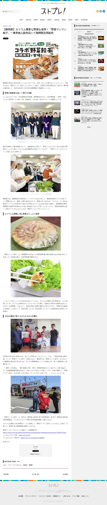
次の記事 (65, 474)
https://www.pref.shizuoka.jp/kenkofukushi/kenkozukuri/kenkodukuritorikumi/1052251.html (34, 432)
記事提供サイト (57, 496)
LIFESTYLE (28, 19)
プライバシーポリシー (31, 496)
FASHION (56, 19)
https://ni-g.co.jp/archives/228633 (32, 438)
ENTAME (42, 19)
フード (10, 465)
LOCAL (21, 19)
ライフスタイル (17, 465)
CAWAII (70, 19)
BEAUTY (49, 19)
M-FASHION (84, 19)
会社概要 (20, 496)
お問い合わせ (66, 496)
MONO (36, 19)
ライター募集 (75, 496)
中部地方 (25, 465)
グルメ (5, 465)
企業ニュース (85, 496)
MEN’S (76, 19)
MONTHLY (99, 32)
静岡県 (31, 465)
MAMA (64, 19)
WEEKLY (89, 32)
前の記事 (6, 474)
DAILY (79, 32)
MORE (89, 127)
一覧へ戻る (36, 474)
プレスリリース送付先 (45, 496)
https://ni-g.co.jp (24, 435)
